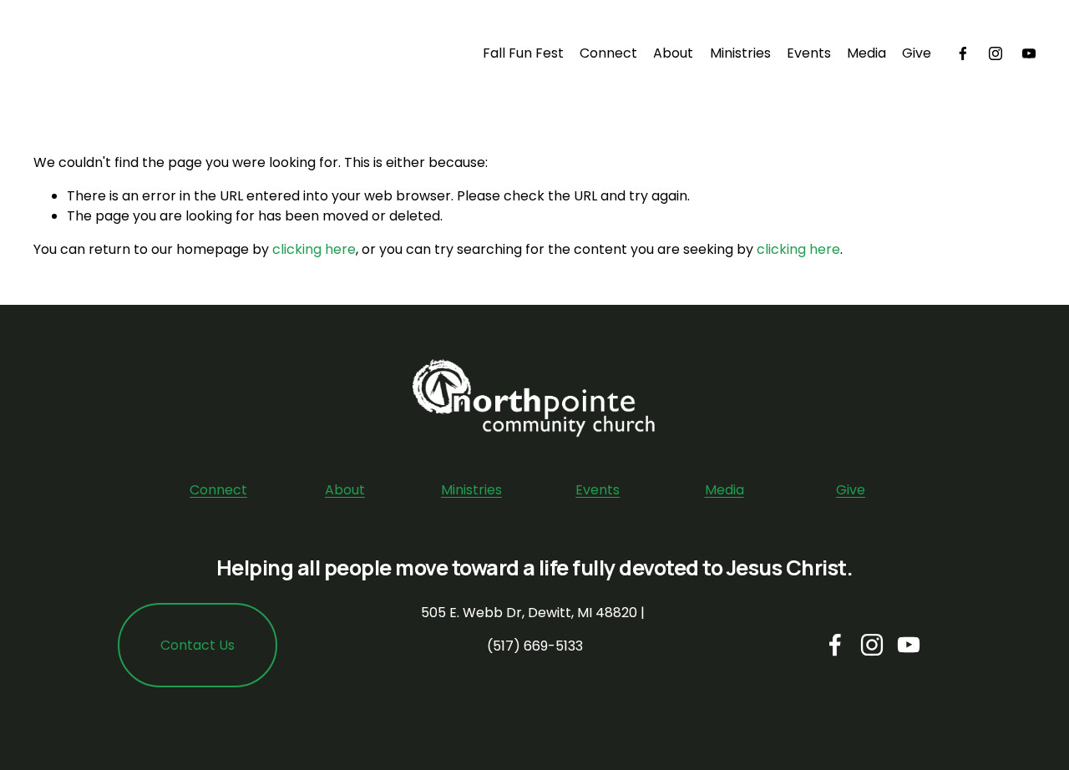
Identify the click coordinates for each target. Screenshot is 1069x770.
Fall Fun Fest (523, 53)
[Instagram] (995, 53)
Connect (218, 489)
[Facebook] (963, 53)
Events (809, 53)
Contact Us (197, 645)
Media (866, 53)
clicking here (314, 249)
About (673, 53)
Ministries (740, 53)
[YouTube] (1029, 53)
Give (916, 53)
